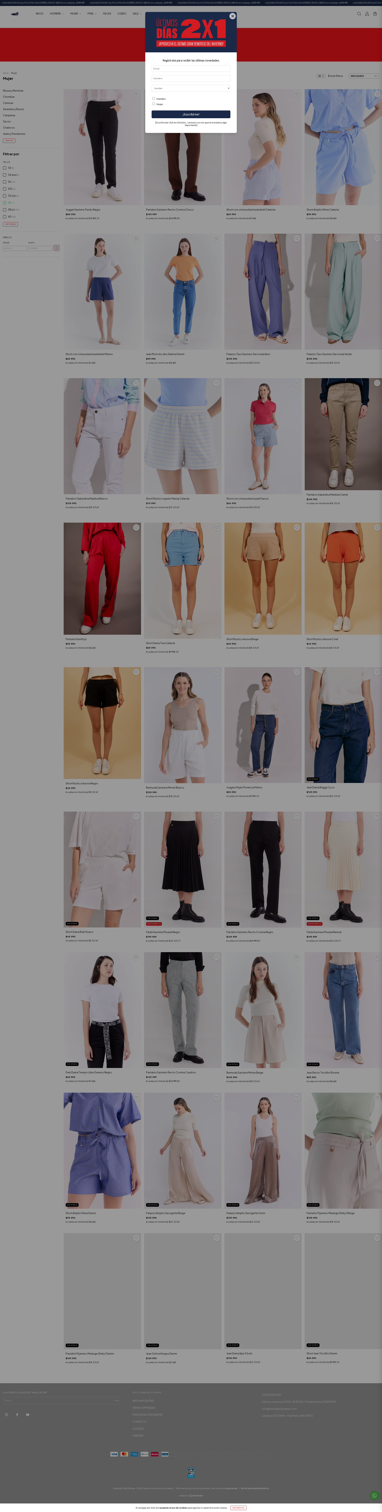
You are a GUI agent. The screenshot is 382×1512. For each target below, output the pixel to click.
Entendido (238, 1508)
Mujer (160, 104)
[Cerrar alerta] (376, 6)
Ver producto (364, 21)
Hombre (161, 98)
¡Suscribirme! (191, 114)
